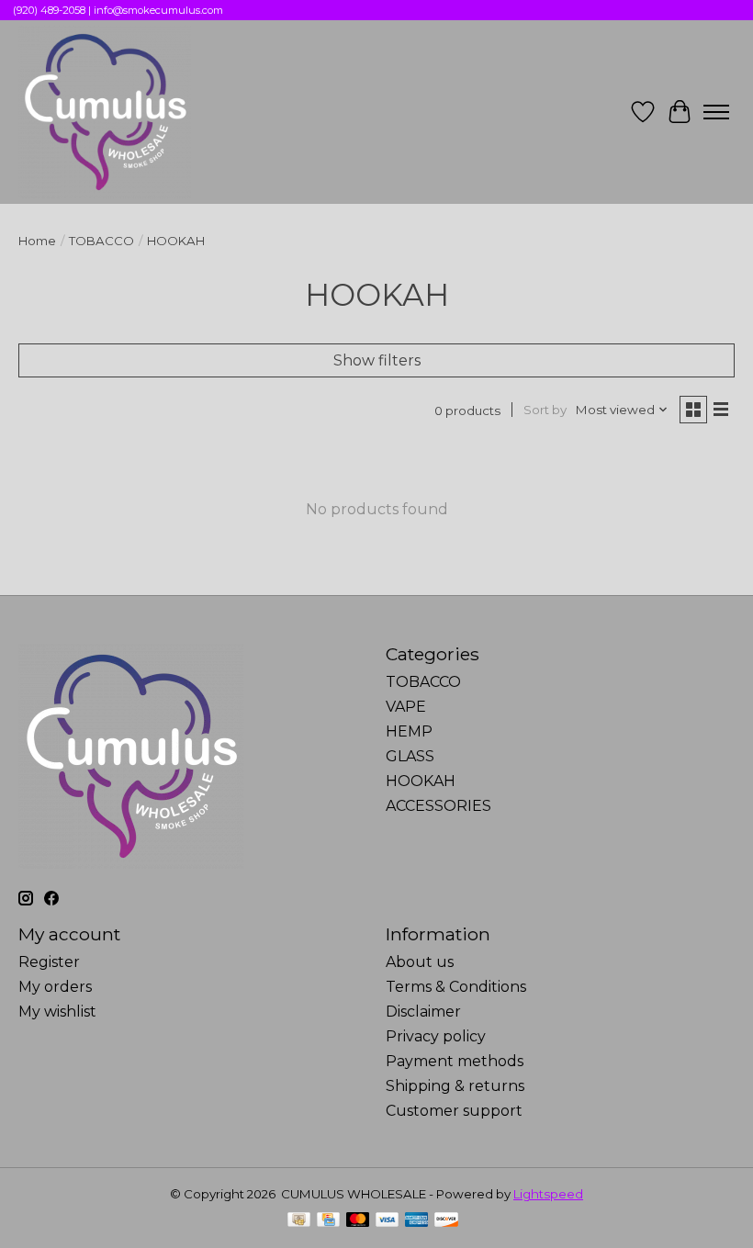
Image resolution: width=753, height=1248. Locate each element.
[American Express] (417, 1221)
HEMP (409, 731)
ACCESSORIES (438, 806)
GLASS (410, 756)
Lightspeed (548, 1193)
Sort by (545, 409)
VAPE (406, 706)
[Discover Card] (446, 1221)
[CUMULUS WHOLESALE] (104, 112)
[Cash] (298, 1221)
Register (49, 962)
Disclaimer (423, 1011)
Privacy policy (436, 1036)
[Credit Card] (328, 1221)
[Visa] (387, 1221)
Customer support (454, 1110)
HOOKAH (420, 781)
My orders (55, 986)
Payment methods (454, 1061)
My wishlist (57, 1011)
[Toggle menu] (716, 112)
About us (420, 962)
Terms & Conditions (456, 986)
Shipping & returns (455, 1086)
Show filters (377, 360)
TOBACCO (101, 240)
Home (37, 240)
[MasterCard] (358, 1221)
